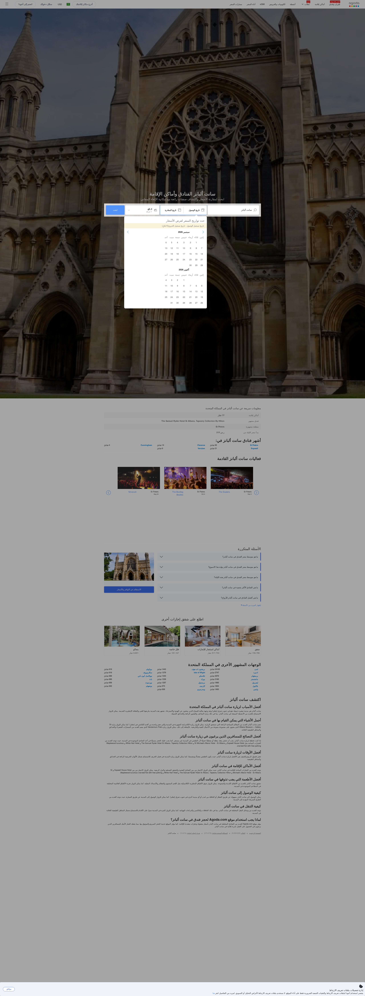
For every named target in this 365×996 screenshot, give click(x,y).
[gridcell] (196, 242)
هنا (214, 993)
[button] (203, 232)
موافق (8, 989)
